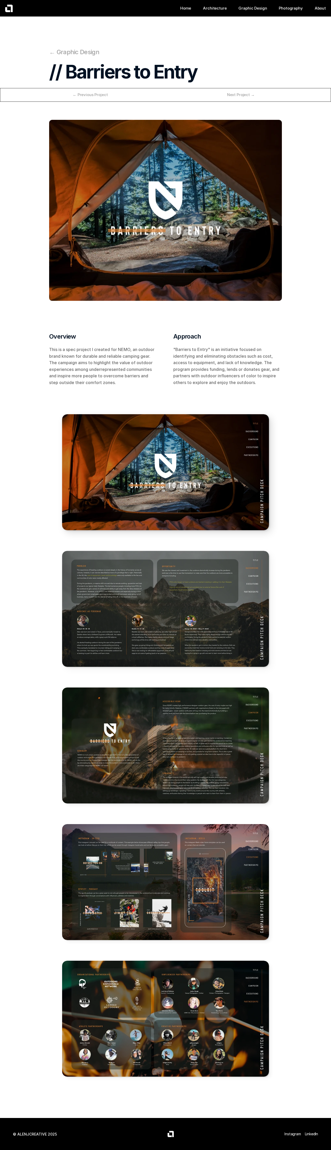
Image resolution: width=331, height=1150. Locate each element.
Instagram (292, 1134)
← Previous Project (90, 94)
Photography (291, 8)
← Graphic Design (74, 52)
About (320, 8)
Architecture (215, 8)
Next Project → (241, 94)
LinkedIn (311, 1134)
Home (185, 8)
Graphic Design (252, 8)
